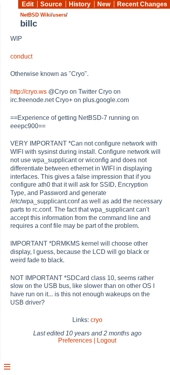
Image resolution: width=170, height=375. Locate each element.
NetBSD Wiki (35, 15)
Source (51, 4)
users (59, 15)
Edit (28, 4)
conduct (21, 56)
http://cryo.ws (28, 91)
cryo (96, 319)
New (103, 4)
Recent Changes (142, 4)
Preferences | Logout (87, 340)
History (80, 4)
